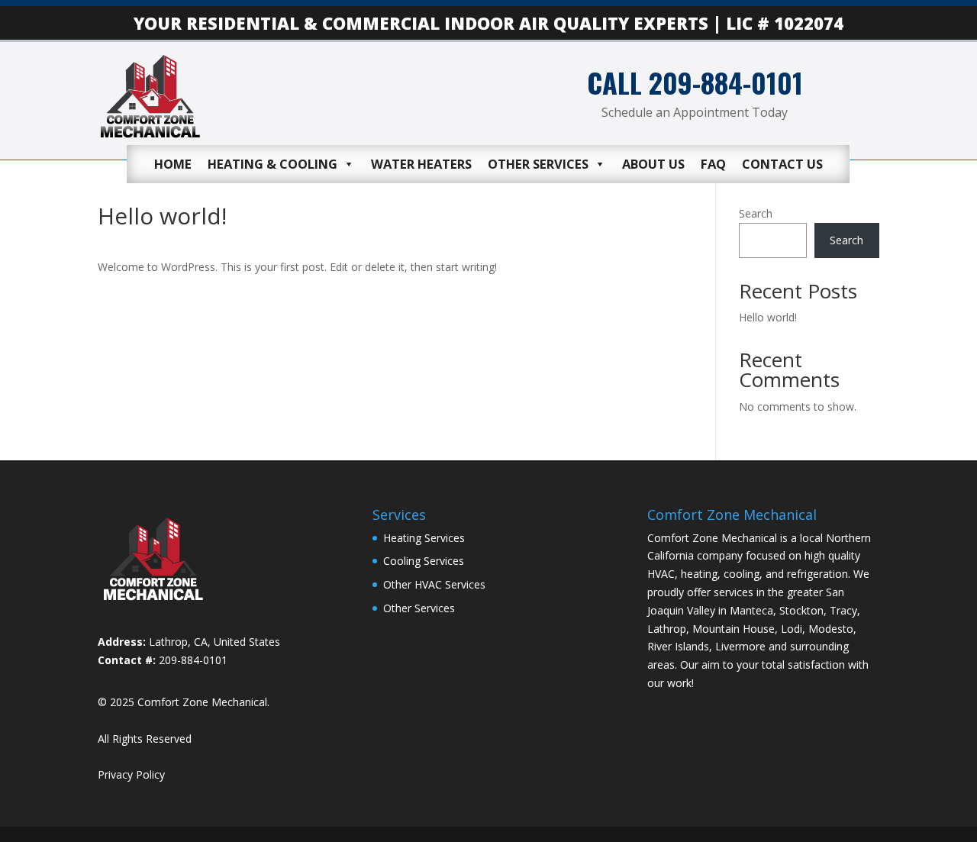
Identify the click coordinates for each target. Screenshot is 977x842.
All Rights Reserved (145, 738)
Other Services (538, 164)
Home (173, 164)
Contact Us (782, 164)
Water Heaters (421, 164)
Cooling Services (423, 560)
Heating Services (424, 538)
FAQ (713, 164)
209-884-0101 (193, 660)
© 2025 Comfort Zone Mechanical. (183, 702)
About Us (653, 164)
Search (755, 213)
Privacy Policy (131, 774)
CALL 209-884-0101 (695, 82)
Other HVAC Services (434, 584)
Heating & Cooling (272, 164)
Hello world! (768, 317)
